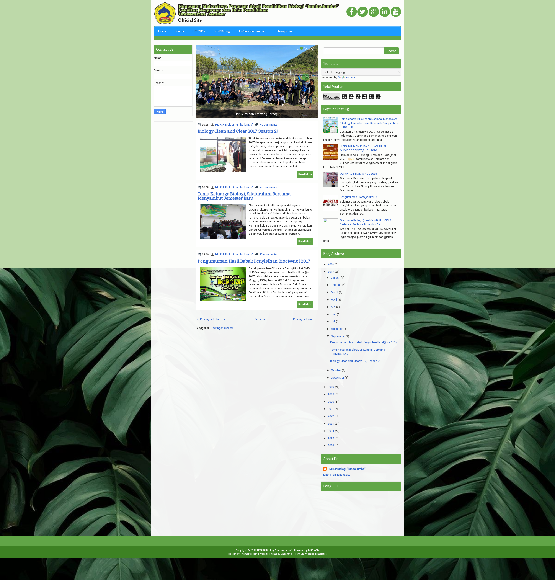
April (334, 299)
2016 (331, 264)
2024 (331, 431)
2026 (331, 445)
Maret (334, 292)
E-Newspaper (283, 31)
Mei (333, 307)
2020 (331, 401)
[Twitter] (362, 12)
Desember (337, 377)
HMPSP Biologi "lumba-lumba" (234, 124)
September (338, 336)
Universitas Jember (252, 31)
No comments (268, 124)
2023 (331, 423)
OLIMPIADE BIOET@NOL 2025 (358, 173)
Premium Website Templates (310, 553)
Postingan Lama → (305, 319)
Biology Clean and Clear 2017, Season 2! (238, 131)
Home (162, 31)
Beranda (260, 319)
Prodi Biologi (222, 31)
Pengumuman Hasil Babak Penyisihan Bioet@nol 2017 (254, 261)
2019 (331, 394)
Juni (333, 314)
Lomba (179, 31)
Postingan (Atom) (222, 328)
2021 (331, 408)
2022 (331, 416)
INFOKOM (313, 550)
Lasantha (286, 553)
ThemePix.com (249, 553)
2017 (331, 271)
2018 (331, 387)
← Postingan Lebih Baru (212, 319)
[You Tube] (396, 12)
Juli (333, 321)
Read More (305, 174)
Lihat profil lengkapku (336, 474)
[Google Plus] (374, 12)
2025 (331, 438)
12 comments (268, 254)
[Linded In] (385, 12)
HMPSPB (199, 31)
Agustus (336, 328)
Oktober (336, 370)
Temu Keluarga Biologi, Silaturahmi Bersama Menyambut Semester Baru (244, 196)
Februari (336, 284)
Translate (351, 77)
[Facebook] (351, 12)
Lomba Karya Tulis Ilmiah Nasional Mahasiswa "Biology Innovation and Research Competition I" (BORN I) (369, 123)
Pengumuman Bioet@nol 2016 (358, 197)
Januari (335, 277)
